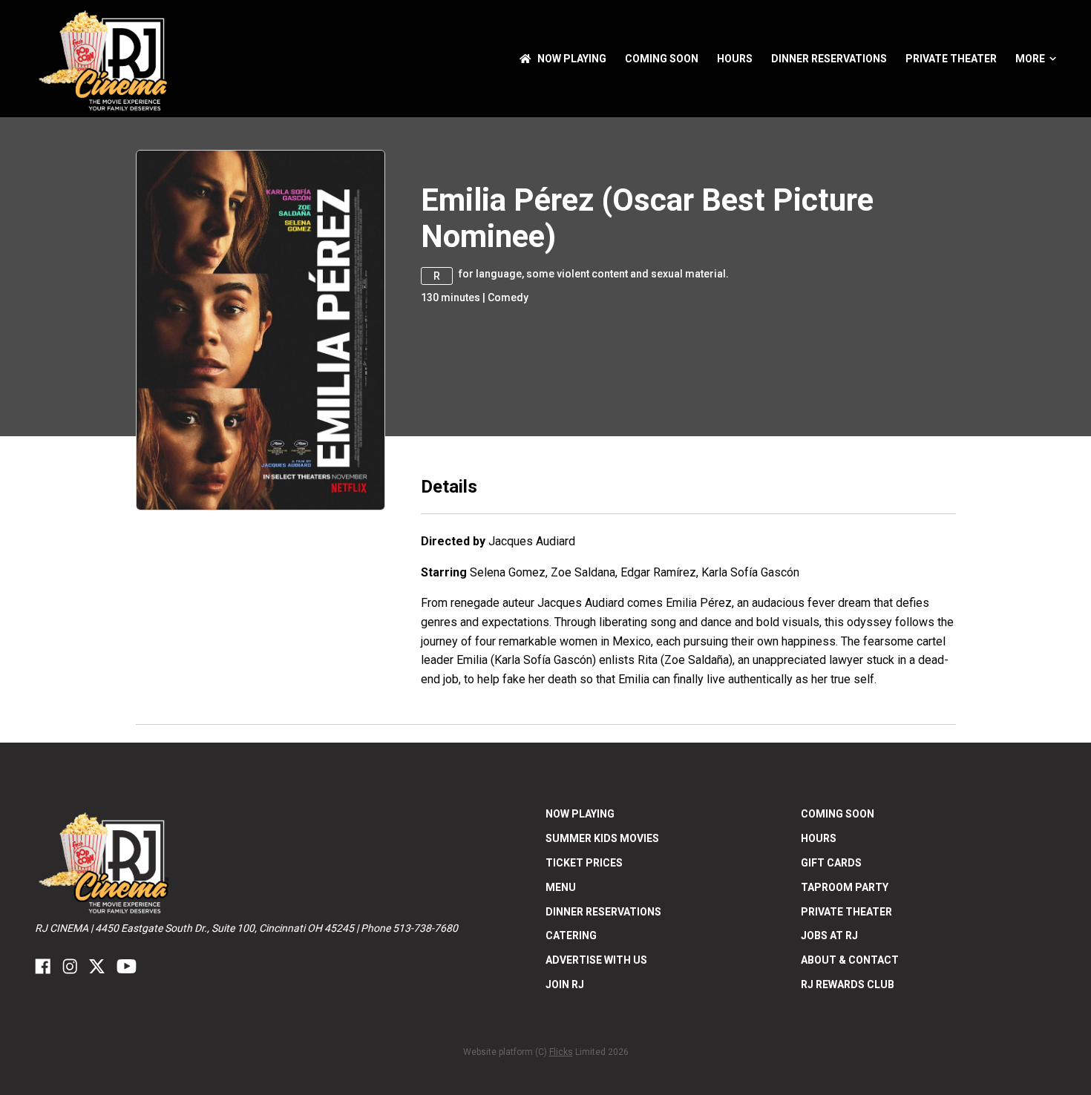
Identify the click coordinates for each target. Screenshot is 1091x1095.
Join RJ (565, 984)
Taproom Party (844, 887)
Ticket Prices (584, 863)
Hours (735, 59)
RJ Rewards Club (847, 984)
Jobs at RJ (829, 935)
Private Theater (951, 59)
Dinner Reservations (829, 59)
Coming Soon (661, 59)
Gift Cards (831, 863)
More (1030, 59)
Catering (571, 935)
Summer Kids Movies (602, 838)
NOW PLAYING (571, 59)
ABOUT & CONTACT (850, 960)
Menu (561, 887)
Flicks (561, 1052)
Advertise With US (596, 960)
